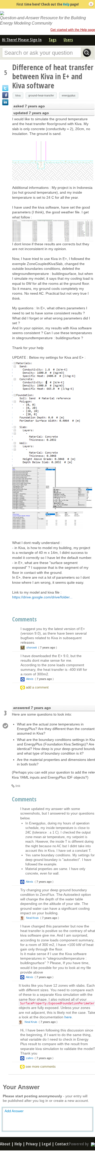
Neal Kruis (32, 917)
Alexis (30, 678)
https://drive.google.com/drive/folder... (42, 597)
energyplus (68, 95)
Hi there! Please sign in (22, 40)
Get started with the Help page (72, 30)
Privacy (32, 1144)
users (68, 40)
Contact (62, 1144)
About (5, 1144)
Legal (46, 1144)
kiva (18, 95)
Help (66, 4)
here (68, 1017)
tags (52, 40)
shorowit (31, 647)
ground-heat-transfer (41, 95)
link (17, 786)
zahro (29, 1058)
